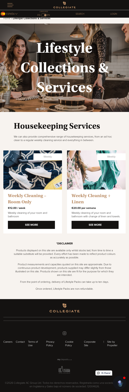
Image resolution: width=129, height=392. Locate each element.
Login (113, 13)
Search (80, 13)
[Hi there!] (119, 382)
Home (6, 18)
